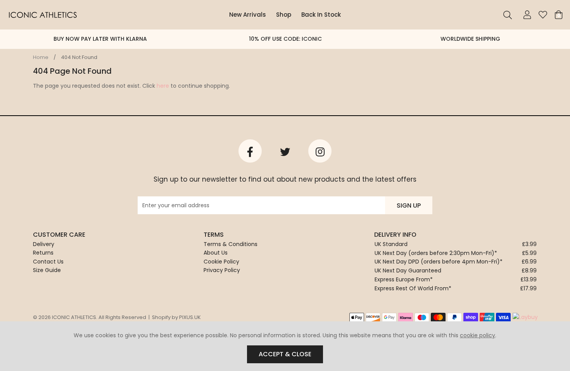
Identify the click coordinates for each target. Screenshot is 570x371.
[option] (100, 39)
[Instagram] (320, 151)
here (163, 86)
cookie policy (477, 335)
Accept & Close (285, 354)
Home (40, 57)
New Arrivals (247, 14)
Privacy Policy (222, 270)
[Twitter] (285, 151)
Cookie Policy (221, 261)
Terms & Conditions (230, 244)
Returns (43, 253)
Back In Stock (321, 14)
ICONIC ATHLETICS (43, 14)
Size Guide (47, 270)
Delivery (43, 244)
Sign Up (409, 205)
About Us (216, 253)
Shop (283, 14)
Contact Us (48, 261)
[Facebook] (250, 151)
